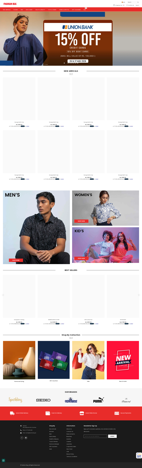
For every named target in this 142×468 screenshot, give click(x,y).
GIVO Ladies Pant (88, 319)
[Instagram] (25, 437)
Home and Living (19, 381)
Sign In (137, 5)
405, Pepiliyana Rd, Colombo (29, 427)
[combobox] (132, 2)
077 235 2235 (29, 430)
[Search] (133, 2)
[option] (71, 38)
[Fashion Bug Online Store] (19, 360)
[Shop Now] (36, 227)
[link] (19, 413)
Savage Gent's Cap (19, 122)
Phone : (24, 430)
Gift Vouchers (54, 381)
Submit (112, 436)
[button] (15, 38)
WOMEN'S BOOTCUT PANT (53, 319)
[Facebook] (21, 437)
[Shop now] (105, 208)
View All (71, 73)
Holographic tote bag (19, 319)
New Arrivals (123, 381)
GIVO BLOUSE (123, 319)
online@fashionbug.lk (31, 432)
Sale (88, 381)
